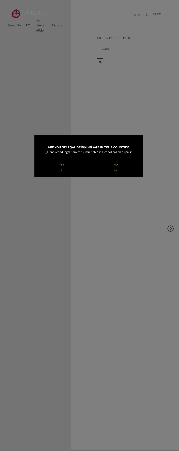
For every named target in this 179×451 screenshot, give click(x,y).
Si (61, 170)
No (115, 170)
